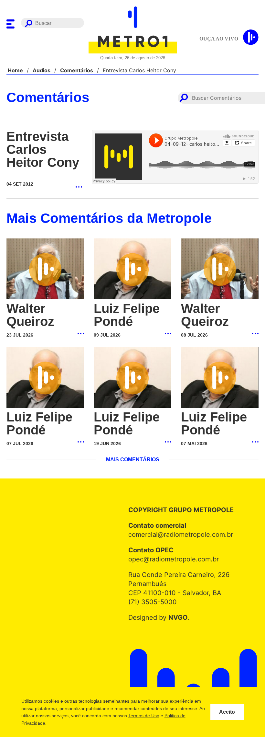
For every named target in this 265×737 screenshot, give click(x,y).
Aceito (227, 712)
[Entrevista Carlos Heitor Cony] (44, 174)
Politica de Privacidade (57, 723)
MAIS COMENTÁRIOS (132, 459)
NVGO (176, 617)
